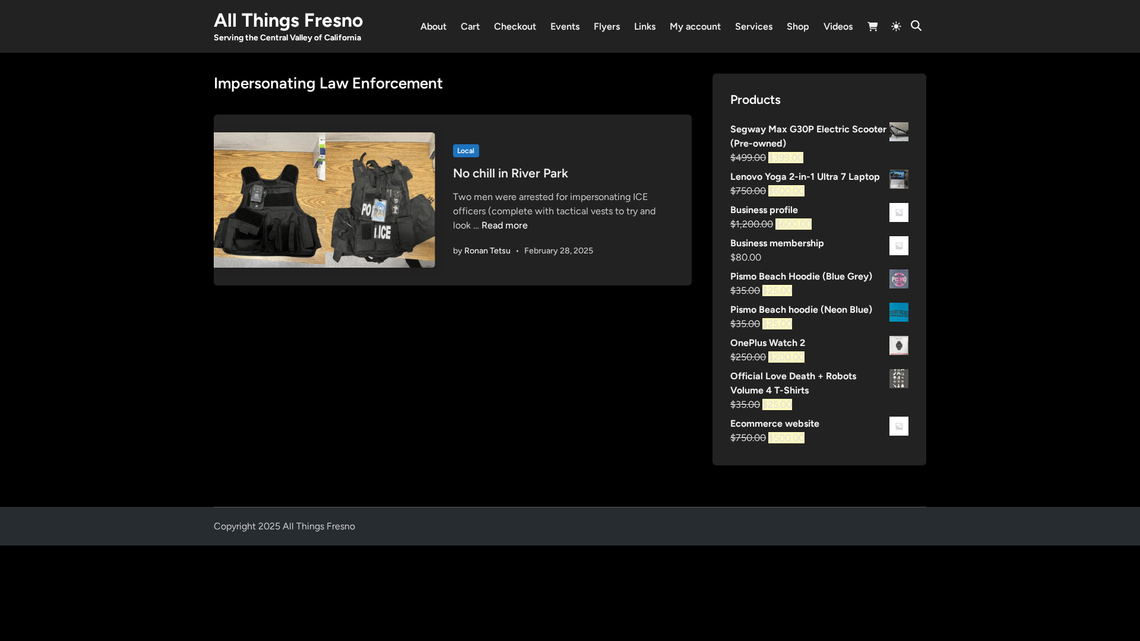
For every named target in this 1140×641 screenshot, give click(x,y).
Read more (505, 225)
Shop (798, 26)
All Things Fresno (288, 20)
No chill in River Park (510, 173)
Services (753, 26)
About (433, 26)
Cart (470, 26)
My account (695, 26)
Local (465, 151)
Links (645, 26)
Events (565, 26)
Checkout (515, 26)
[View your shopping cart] (872, 28)
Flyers (607, 26)
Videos (838, 26)
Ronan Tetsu (487, 251)
